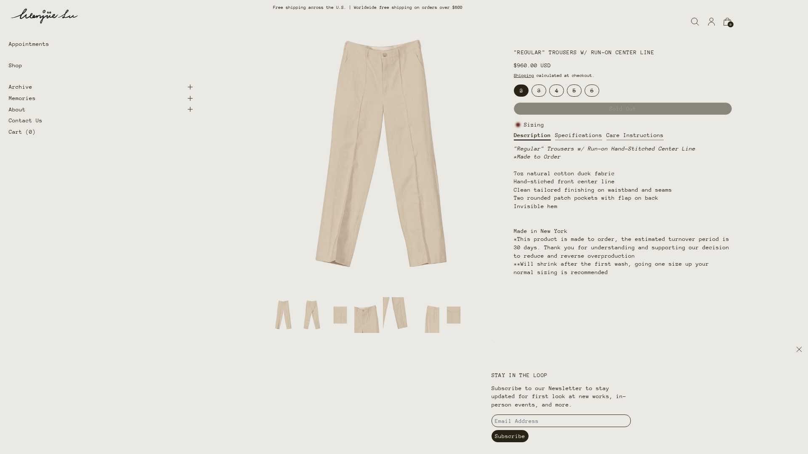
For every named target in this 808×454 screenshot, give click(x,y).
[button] (695, 21)
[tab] (283, 315)
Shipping (524, 75)
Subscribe (510, 436)
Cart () (22, 132)
